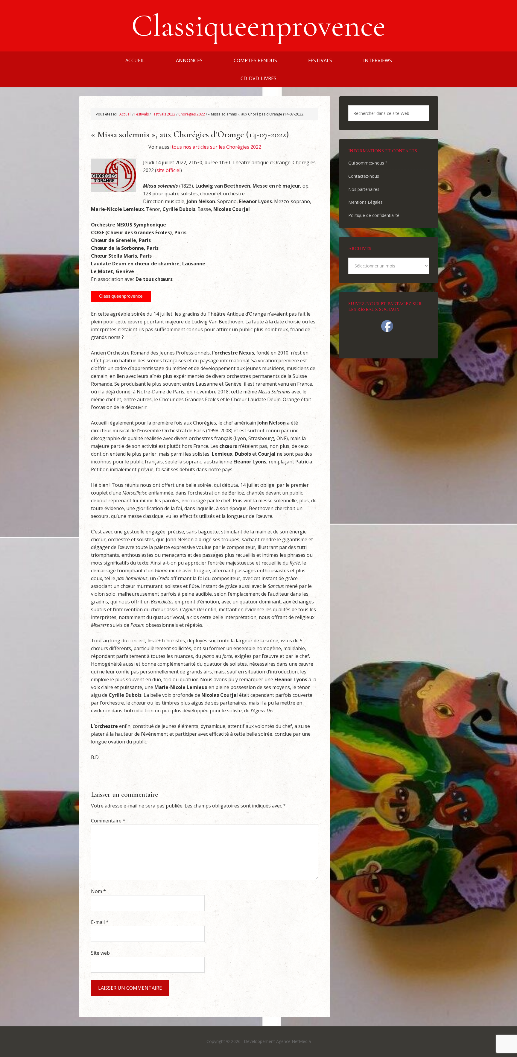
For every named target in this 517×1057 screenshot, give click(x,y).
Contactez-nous (363, 176)
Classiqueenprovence (258, 26)
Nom (98, 891)
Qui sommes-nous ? (367, 163)
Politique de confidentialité (373, 215)
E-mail (100, 922)
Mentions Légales (365, 202)
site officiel (168, 170)
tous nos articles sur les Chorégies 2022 (216, 147)
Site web (100, 953)
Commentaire (108, 820)
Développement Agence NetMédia (277, 1041)
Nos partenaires (363, 189)
